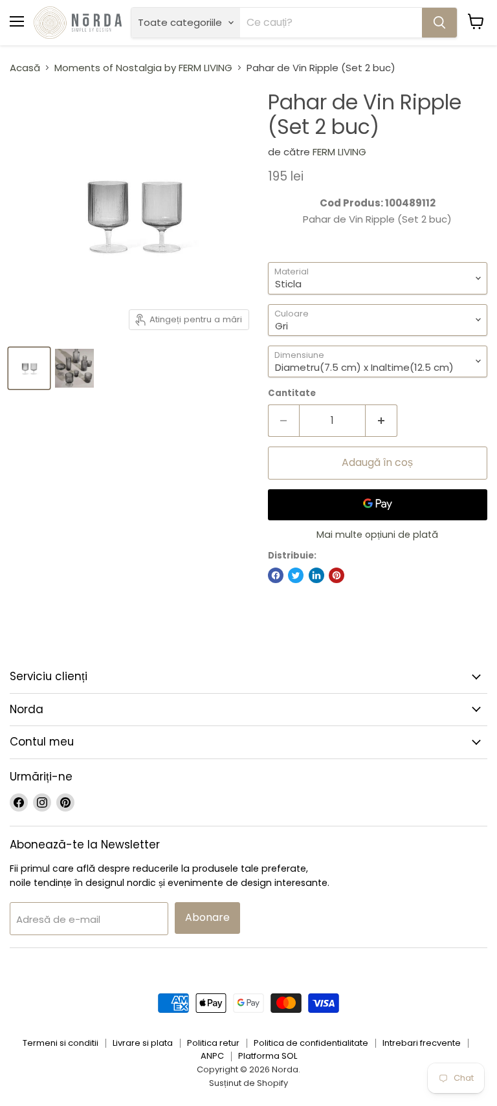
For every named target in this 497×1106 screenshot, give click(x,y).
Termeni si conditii (60, 1043)
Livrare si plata (143, 1043)
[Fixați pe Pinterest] (336, 575)
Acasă (25, 67)
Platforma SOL (267, 1056)
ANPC (212, 1056)
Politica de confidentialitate (311, 1043)
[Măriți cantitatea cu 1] (381, 420)
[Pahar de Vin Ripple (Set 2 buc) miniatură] (29, 368)
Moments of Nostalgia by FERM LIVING (143, 67)
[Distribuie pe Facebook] (275, 575)
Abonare (207, 917)
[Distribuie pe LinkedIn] (316, 575)
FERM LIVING (339, 152)
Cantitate (292, 393)
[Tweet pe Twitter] (296, 575)
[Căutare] (439, 23)
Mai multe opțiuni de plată (377, 534)
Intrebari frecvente (421, 1043)
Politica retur (213, 1043)
